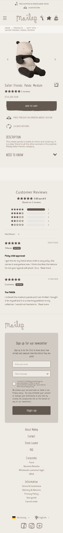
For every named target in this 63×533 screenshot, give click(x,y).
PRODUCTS (18, 28)
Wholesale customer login (31, 470)
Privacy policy (17, 392)
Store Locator (31, 442)
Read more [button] (46, 268)
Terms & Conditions (31, 486)
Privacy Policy (31, 494)
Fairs (31, 462)
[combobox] (30, 374)
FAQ (31, 449)
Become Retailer (32, 466)
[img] (12, 243)
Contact (31, 436)
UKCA (31, 474)
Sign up (32, 410)
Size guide (31, 497)
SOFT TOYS (31, 28)
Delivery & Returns (31, 490)
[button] (4, 18)
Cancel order (31, 501)
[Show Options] (47, 374)
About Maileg (31, 429)
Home (7, 28)
